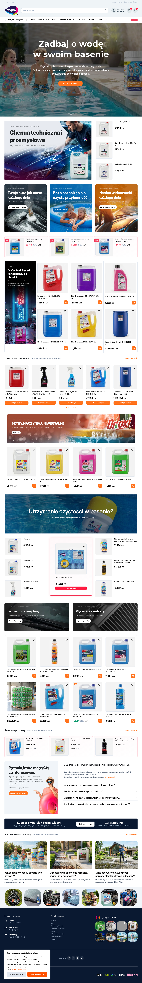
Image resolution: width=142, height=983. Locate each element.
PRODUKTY (42, 20)
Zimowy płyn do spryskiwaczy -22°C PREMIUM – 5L (52, 715)
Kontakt (53, 931)
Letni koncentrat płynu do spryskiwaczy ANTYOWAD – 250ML (54, 670)
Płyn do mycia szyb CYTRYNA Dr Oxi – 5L (21, 479)
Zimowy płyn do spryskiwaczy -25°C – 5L (87, 669)
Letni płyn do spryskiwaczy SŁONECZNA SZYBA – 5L (21, 670)
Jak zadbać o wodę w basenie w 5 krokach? (23, 874)
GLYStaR (33, 748)
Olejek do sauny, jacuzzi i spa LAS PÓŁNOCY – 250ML (124, 561)
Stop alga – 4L (28, 539)
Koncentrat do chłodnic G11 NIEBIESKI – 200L (118, 343)
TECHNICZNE (81, 20)
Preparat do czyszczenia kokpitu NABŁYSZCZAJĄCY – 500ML (43, 393)
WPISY (91, 20)
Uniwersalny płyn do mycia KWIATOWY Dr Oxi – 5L (87, 480)
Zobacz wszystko (131, 834)
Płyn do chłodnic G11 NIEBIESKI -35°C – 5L (35, 740)
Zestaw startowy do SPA (63, 577)
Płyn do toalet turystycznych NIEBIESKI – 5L (34, 240)
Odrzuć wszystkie (16, 974)
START (32, 20)
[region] (27, 964)
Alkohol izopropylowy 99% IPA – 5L (126, 144)
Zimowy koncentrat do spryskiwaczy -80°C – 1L (118, 715)
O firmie (6, 2)
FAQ (12, 2)
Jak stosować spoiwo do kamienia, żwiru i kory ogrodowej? (69, 874)
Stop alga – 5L (28, 560)
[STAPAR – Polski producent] (11, 10)
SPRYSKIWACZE (66, 20)
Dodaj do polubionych (65, 265)
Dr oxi (78, 748)
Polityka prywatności (19, 969)
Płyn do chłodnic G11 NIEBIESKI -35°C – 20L (52, 342)
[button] (66, 407)
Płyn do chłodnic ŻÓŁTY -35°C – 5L (83, 342)
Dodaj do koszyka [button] (66, 302)
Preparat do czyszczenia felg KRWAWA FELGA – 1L (124, 740)
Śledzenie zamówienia (131, 2)
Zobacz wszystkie (131, 358)
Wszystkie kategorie (15, 20)
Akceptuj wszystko (37, 974)
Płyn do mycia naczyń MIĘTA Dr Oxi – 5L (119, 479)
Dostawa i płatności (116, 2)
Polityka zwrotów (56, 936)
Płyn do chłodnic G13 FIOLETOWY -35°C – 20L (85, 297)
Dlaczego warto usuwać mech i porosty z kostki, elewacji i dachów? (115, 874)
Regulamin (54, 939)
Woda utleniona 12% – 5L (123, 164)
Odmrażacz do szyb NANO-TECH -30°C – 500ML (70, 393)
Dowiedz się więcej (100, 676)
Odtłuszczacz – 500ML (31, 581)
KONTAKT (103, 20)
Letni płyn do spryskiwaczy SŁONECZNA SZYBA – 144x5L (21, 715)
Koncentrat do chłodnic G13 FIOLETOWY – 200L (123, 393)
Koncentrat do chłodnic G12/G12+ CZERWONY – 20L (16, 393)
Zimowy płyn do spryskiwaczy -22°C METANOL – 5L (124, 240)
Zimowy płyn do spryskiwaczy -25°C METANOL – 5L (118, 671)
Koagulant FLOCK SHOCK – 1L (124, 581)
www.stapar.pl (110, 777)
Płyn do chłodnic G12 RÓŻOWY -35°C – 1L (119, 296)
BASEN (54, 20)
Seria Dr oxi (16, 432)
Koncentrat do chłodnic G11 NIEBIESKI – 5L (95, 393)
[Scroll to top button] (137, 978)
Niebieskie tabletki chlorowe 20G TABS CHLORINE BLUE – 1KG (125, 540)
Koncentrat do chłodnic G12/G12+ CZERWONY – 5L (49, 297)
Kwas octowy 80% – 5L (122, 122)
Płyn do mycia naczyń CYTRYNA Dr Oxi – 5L (54, 480)
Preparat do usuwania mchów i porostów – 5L (80, 240)
